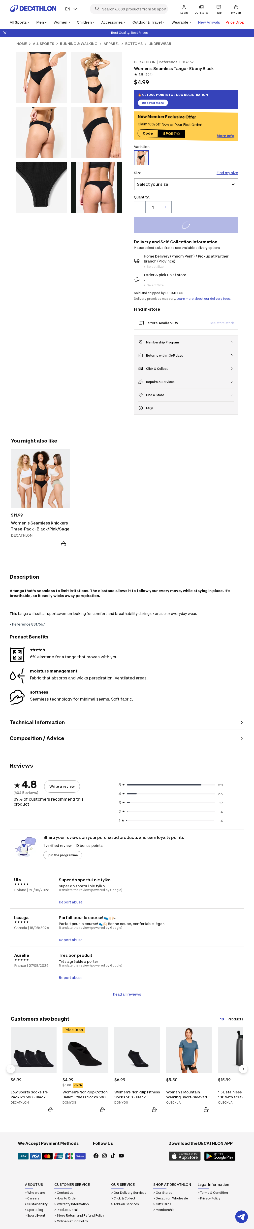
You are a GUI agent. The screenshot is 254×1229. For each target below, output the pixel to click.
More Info (225, 135)
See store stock (222, 323)
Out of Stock (189, 225)
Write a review (62, 786)
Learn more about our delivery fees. (204, 298)
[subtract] (140, 207)
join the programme (63, 855)
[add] (166, 207)
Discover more (153, 103)
